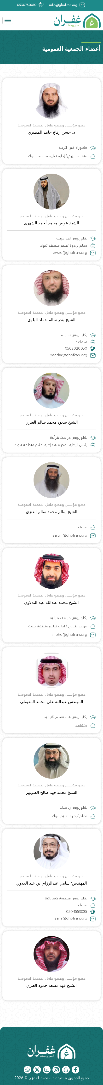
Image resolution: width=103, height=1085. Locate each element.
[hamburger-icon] (7, 20)
